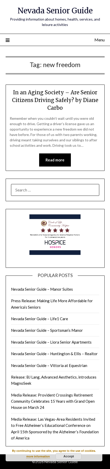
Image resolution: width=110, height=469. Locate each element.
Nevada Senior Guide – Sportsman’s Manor (47, 330)
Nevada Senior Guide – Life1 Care (39, 318)
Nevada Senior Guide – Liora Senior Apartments (51, 342)
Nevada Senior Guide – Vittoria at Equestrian (49, 365)
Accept (68, 456)
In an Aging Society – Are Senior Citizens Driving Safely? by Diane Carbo (55, 100)
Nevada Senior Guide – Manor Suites (42, 289)
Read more (55, 160)
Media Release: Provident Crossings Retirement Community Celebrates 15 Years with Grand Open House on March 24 (53, 401)
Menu (99, 39)
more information (38, 456)
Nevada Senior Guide (55, 10)
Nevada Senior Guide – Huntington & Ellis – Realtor (54, 353)
